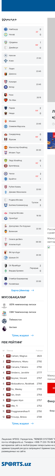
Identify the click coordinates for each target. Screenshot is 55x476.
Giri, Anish (14, 394)
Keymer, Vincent (17, 378)
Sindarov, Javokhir (18, 372)
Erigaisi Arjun (15, 400)
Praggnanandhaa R (18, 411)
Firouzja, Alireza (17, 417)
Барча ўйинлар (20, 290)
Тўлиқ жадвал (20, 335)
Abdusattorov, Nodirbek (20, 383)
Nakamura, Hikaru (17, 361)
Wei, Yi (12, 406)
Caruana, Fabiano (17, 367)
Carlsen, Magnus (17, 356)
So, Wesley (14, 389)
